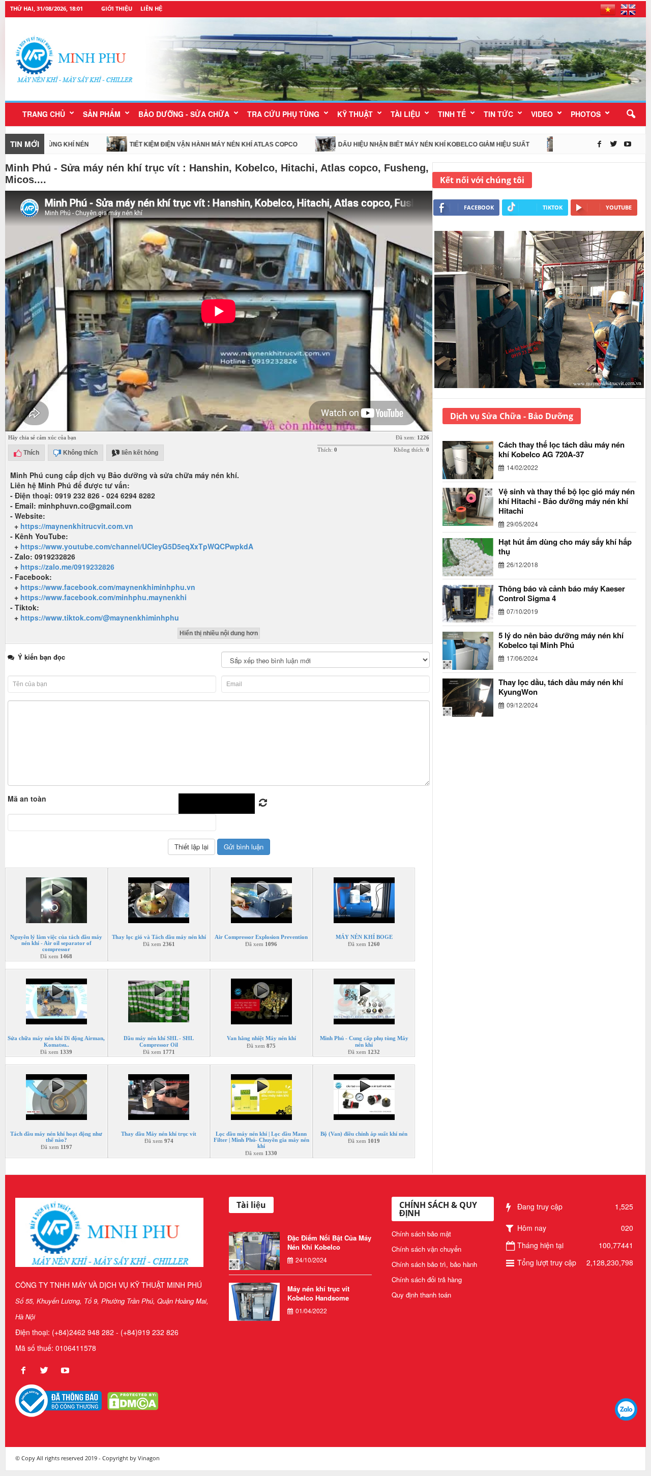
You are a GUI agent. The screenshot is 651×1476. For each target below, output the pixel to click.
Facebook (479, 207)
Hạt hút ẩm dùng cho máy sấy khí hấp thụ (565, 546)
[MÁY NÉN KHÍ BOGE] (364, 910)
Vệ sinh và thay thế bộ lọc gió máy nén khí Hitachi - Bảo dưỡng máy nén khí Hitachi (566, 501)
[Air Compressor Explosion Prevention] (261, 910)
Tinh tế (452, 114)
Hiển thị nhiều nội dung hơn (219, 633)
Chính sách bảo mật (421, 1233)
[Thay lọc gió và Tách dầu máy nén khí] (158, 910)
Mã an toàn (27, 798)
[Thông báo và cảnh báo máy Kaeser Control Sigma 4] (470, 604)
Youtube (619, 207)
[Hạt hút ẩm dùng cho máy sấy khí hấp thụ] (470, 557)
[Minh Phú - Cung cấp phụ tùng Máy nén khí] (364, 1012)
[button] (630, 114)
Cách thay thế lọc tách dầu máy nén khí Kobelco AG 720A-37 (561, 449)
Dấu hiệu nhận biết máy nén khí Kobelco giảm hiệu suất (392, 144)
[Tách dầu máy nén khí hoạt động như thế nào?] (56, 1107)
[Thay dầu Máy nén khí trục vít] (158, 1107)
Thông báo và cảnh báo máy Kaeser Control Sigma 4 (561, 593)
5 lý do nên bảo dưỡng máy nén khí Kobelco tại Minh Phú (561, 640)
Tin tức (498, 114)
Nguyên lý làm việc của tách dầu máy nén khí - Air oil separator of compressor (56, 943)
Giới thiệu (116, 8)
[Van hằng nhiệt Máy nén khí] (261, 1012)
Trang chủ (43, 114)
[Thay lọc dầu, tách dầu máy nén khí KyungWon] (470, 697)
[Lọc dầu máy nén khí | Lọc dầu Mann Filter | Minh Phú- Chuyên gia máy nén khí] (261, 1107)
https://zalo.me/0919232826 (67, 567)
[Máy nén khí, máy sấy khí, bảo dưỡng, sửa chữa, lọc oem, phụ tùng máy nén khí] (397, 59)
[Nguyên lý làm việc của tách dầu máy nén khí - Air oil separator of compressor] (56, 910)
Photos (586, 114)
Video (542, 114)
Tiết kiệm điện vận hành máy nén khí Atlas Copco (172, 144)
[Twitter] (614, 144)
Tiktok (553, 207)
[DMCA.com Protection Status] (132, 1400)
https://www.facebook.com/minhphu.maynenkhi (103, 597)
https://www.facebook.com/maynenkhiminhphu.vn (107, 587)
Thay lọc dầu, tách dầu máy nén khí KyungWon (560, 686)
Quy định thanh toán (421, 1295)
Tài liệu (405, 114)
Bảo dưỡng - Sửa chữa (183, 114)
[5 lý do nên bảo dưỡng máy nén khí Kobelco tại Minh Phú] (470, 651)
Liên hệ (151, 8)
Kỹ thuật (355, 114)
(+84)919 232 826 (150, 1332)
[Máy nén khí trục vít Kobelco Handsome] (254, 1302)
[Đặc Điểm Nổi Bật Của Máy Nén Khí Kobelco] (254, 1251)
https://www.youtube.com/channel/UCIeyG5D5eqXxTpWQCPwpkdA (136, 546)
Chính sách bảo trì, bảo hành (434, 1264)
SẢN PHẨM (102, 114)
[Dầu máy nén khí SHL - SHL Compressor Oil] (158, 1012)
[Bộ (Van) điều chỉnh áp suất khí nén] (364, 1107)
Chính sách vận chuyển (426, 1249)
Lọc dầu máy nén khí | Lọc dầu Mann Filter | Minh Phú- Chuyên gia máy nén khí (261, 1140)
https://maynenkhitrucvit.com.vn (76, 526)
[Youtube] (628, 144)
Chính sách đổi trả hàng (427, 1279)
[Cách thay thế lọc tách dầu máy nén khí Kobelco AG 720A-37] (470, 460)
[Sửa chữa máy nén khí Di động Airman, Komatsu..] (56, 1012)
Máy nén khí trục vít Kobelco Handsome (318, 1293)
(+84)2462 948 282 (83, 1332)
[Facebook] (600, 144)
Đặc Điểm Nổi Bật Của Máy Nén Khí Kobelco (329, 1242)
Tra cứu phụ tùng (283, 114)
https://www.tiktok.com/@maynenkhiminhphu (99, 617)
